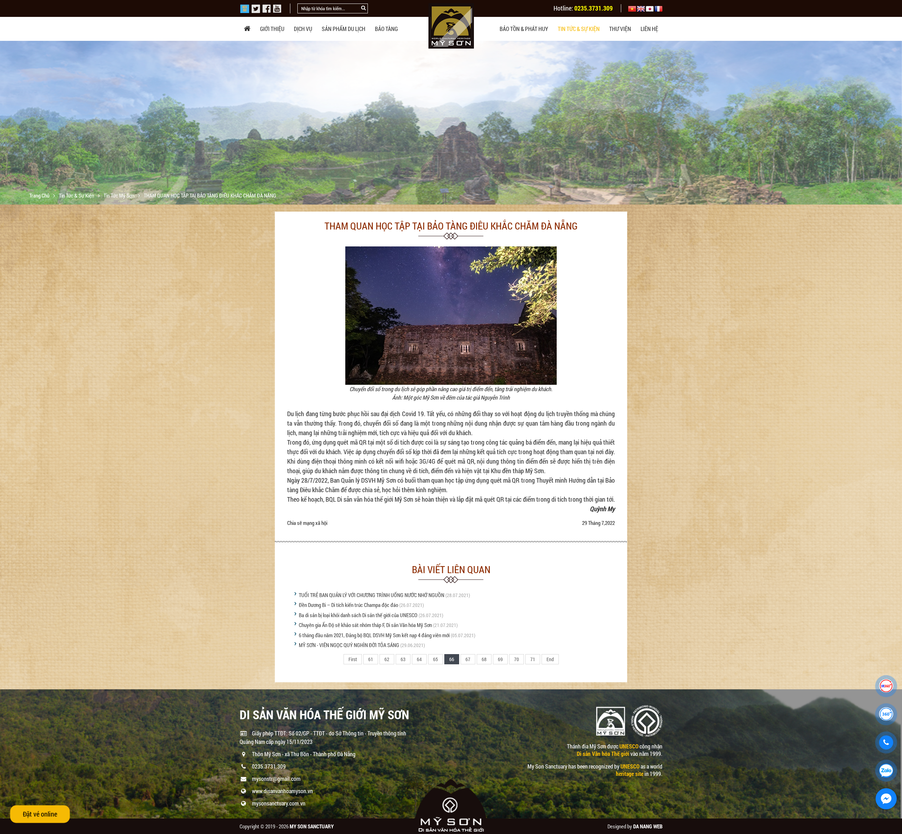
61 (370, 659)
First (352, 659)
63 (403, 659)
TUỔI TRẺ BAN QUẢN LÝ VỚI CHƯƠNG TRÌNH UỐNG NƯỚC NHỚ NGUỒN (371, 594)
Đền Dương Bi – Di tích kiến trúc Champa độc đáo (348, 604)
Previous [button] (6, 123)
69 (500, 659)
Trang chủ (39, 195)
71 (532, 659)
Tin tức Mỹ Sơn (119, 195)
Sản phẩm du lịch (343, 28)
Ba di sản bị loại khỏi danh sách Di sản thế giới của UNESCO (358, 615)
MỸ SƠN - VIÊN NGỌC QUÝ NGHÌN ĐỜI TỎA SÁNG (349, 644)
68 (484, 659)
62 (386, 659)
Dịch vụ (303, 28)
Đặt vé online (40, 813)
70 (516, 659)
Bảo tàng (386, 28)
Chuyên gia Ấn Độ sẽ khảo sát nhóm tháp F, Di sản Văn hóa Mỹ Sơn (365, 624)
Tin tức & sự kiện (579, 28)
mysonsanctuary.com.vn (278, 803)
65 (435, 659)
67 (467, 659)
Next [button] (896, 123)
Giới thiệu (272, 28)
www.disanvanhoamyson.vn (282, 791)
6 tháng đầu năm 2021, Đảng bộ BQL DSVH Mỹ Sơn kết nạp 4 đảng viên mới (374, 635)
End (550, 659)
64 (419, 659)
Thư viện (620, 28)
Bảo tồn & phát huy (524, 28)
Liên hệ (649, 28)
